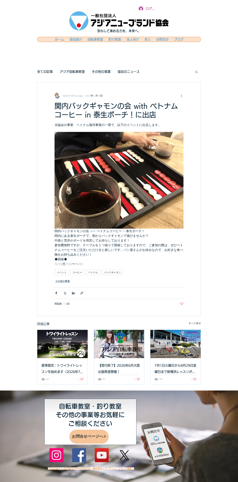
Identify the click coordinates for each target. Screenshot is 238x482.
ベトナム (93, 272)
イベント (62, 272)
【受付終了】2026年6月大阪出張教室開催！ (119, 368)
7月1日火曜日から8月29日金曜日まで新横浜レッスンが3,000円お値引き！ (175, 369)
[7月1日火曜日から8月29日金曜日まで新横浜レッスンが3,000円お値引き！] (175, 344)
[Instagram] (56, 455)
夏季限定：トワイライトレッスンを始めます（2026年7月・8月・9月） (61, 369)
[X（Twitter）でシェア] (64, 293)
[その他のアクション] (181, 96)
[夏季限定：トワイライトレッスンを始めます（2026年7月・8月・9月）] (62, 344)
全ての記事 (45, 71)
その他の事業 (101, 71)
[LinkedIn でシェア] (73, 293)
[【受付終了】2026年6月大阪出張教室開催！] (119, 344)
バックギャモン (112, 272)
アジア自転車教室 (72, 71)
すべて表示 (195, 323)
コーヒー (77, 272)
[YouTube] (102, 455)
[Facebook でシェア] (56, 293)
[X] (124, 455)
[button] (196, 71)
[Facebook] (79, 455)
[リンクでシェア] (81, 293)
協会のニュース (129, 71)
